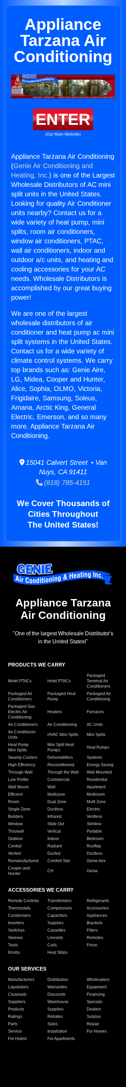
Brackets (94, 923)
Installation (57, 1031)
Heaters (54, 711)
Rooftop (94, 846)
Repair (93, 1024)
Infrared (54, 816)
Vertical (54, 831)
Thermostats (19, 908)
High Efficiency (21, 764)
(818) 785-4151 (66, 482)
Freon (92, 945)
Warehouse (58, 1001)
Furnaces (95, 711)
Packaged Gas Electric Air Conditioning (21, 712)
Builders (15, 816)
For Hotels (17, 1038)
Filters (92, 930)
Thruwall (16, 831)
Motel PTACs (20, 681)
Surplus (94, 1016)
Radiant (54, 846)
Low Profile (18, 779)
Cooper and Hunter (19, 871)
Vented (14, 853)
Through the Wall (63, 772)
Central (15, 846)
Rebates (55, 1016)
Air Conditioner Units (22, 735)
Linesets (55, 937)
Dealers (94, 1009)
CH (50, 871)
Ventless (94, 816)
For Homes (97, 1031)
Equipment (97, 987)
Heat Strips (57, 952)
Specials (94, 1001)
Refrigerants (98, 900)
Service (15, 1031)
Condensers (19, 915)
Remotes (95, 937)
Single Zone (19, 809)
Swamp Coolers (22, 757)
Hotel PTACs (59, 681)
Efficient (15, 794)
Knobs (14, 952)
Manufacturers (21, 979)
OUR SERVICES (27, 969)
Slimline (94, 824)
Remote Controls (23, 900)
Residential (97, 779)
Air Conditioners (23, 724)
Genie (92, 871)
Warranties (57, 987)
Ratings (15, 1016)
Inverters (16, 923)
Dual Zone (57, 801)
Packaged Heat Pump (61, 696)
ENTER (63, 119)
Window (15, 824)
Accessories (98, 908)
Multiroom (96, 794)
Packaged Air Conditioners (20, 696)
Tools (13, 945)
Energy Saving (100, 764)
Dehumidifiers (60, 757)
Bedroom (95, 838)
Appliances (97, 915)
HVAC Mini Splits (62, 734)
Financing (96, 994)
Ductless (55, 809)
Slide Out (55, 824)
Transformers (59, 900)
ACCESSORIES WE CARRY (41, 890)
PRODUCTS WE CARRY (36, 665)
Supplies (55, 923)
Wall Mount (18, 787)
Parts (12, 1024)
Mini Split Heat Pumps (60, 747)
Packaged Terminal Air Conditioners (98, 681)
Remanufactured (23, 860)
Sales (52, 1024)
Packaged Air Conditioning (99, 696)
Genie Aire (96, 860)
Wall (51, 787)
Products (16, 1009)
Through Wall (20, 772)
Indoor (53, 838)
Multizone (56, 794)
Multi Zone (96, 801)
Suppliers (17, 1001)
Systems (94, 757)
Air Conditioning (62, 724)
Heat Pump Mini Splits (18, 747)
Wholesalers (98, 979)
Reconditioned (60, 764)
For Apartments (61, 1038)
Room (13, 801)
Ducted (53, 853)
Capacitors (57, 915)
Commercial (58, 779)
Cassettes (56, 930)
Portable (94, 831)
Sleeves (15, 937)
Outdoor (15, 838)
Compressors (59, 908)
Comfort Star (58, 860)
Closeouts (17, 994)
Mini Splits (96, 734)
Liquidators (18, 987)
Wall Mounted (99, 772)
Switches (16, 930)
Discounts (56, 994)
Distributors (57, 979)
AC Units (95, 724)
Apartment (96, 787)
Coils (52, 945)
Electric (93, 809)
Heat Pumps (98, 747)
